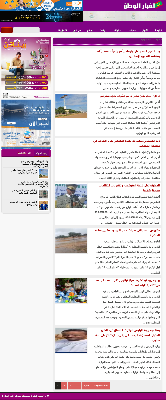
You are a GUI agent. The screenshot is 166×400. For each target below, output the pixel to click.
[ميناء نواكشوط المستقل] (124, 16)
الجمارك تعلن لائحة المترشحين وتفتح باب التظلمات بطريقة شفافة (129, 188)
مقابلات (132, 30)
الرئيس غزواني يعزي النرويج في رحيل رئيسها (23, 203)
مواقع (90, 30)
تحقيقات (117, 30)
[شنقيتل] (41, 16)
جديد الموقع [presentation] (41, 153)
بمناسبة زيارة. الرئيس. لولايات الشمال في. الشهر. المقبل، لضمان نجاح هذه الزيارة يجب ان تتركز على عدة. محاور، (127, 335)
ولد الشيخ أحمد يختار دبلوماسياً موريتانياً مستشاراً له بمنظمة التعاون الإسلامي (128, 54)
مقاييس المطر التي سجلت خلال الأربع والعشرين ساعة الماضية (127, 233)
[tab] (41, 153)
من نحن (77, 30)
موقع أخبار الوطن (11, 396)
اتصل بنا (62, 30)
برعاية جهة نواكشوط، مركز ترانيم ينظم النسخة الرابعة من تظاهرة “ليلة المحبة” (128, 283)
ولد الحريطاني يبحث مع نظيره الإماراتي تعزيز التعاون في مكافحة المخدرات (126, 143)
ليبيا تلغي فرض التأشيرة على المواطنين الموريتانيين (24, 191)
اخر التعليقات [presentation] (24, 153)
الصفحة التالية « (101, 385)
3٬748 (86, 385)
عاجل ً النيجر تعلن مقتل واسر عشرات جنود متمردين (130, 96)
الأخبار (145, 30)
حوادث (103, 30)
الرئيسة (158, 30)
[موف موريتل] (41, 5)
